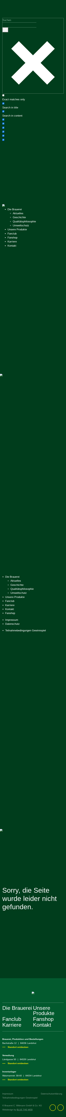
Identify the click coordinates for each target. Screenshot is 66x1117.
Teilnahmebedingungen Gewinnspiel (25, 630)
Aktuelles (18, 213)
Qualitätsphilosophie (24, 221)
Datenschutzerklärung (51, 1093)
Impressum (11, 619)
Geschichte (19, 217)
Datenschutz (12, 623)
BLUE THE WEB (25, 1109)
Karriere (12, 241)
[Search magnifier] (5, 29)
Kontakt (12, 245)
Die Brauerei (15, 209)
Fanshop (12, 237)
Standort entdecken (18, 1047)
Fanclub (12, 233)
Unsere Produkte (17, 229)
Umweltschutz (21, 225)
